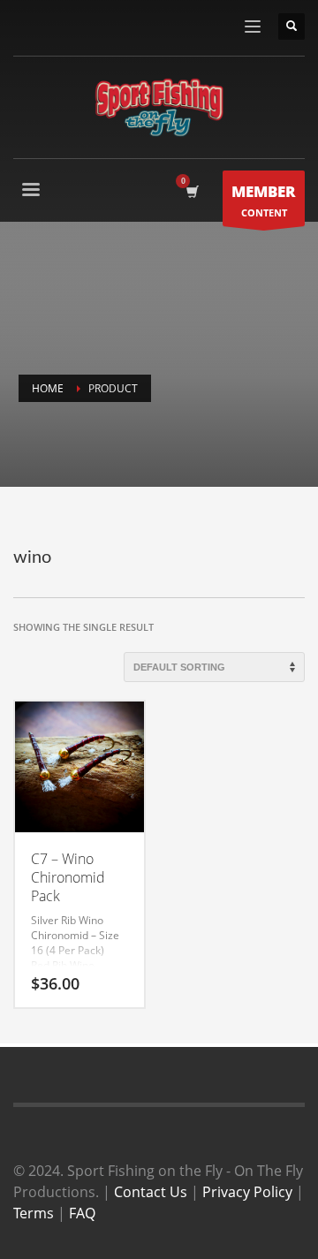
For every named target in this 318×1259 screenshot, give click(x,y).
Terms (33, 1213)
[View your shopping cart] (191, 191)
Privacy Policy (247, 1192)
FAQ (82, 1213)
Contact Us (150, 1192)
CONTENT (263, 200)
